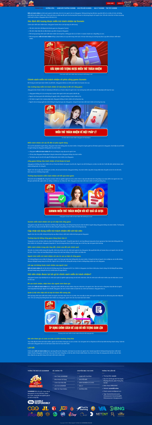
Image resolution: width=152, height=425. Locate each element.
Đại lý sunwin (99, 8)
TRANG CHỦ (39, 8)
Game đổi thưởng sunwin (66, 8)
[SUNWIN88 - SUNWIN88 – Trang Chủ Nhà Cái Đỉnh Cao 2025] (33, 3)
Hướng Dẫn (50, 8)
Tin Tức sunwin (111, 8)
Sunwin (40, 179)
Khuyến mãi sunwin (84, 8)
